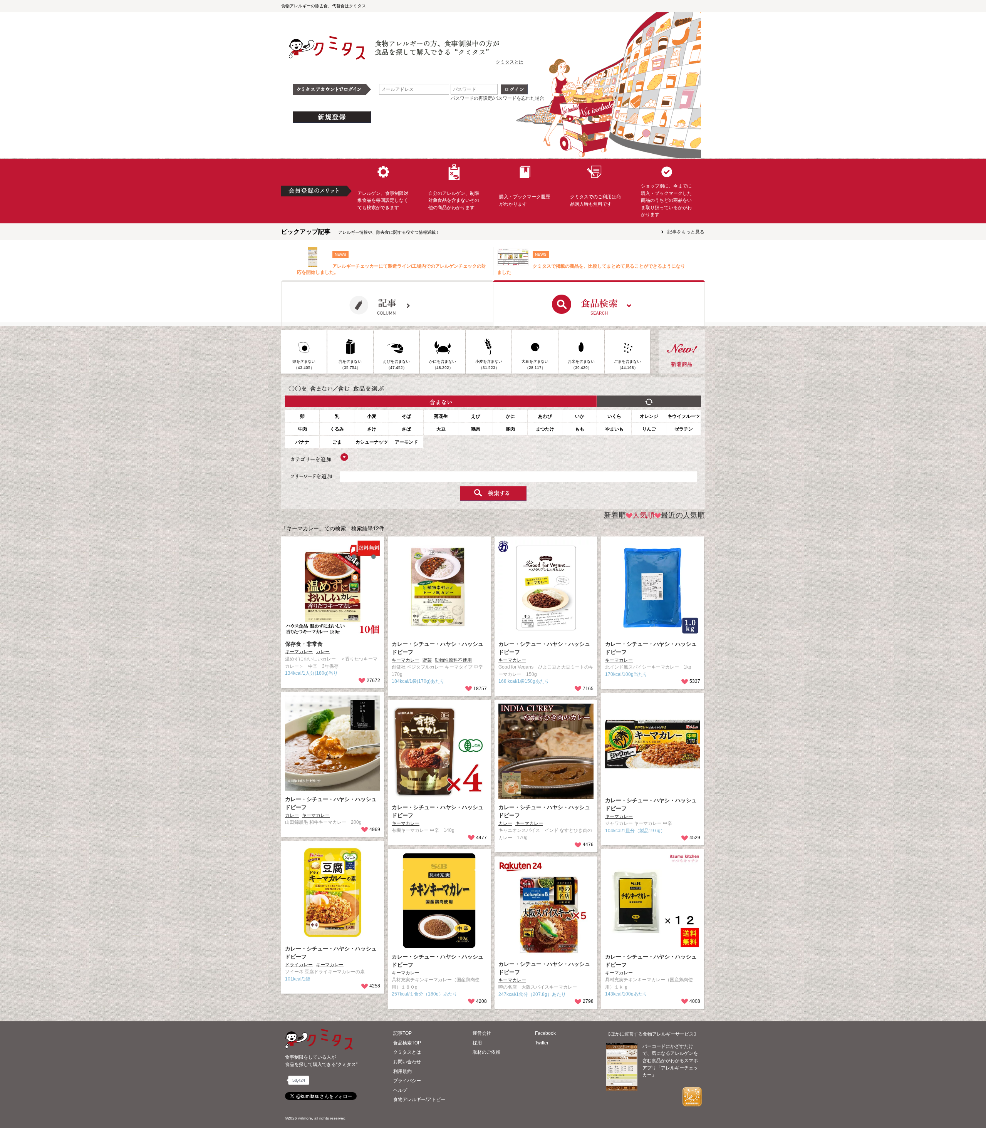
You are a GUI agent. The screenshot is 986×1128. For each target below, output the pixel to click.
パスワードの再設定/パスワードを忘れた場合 (497, 98)
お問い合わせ (407, 1061)
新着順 (615, 515)
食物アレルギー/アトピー (419, 1099)
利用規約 (402, 1071)
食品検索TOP (407, 1043)
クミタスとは (509, 62)
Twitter (541, 1043)
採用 (477, 1043)
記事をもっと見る (685, 232)
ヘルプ (400, 1090)
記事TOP (402, 1033)
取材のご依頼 (486, 1052)
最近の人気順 (683, 515)
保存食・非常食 (304, 644)
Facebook (545, 1033)
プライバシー (407, 1080)
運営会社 (482, 1033)
